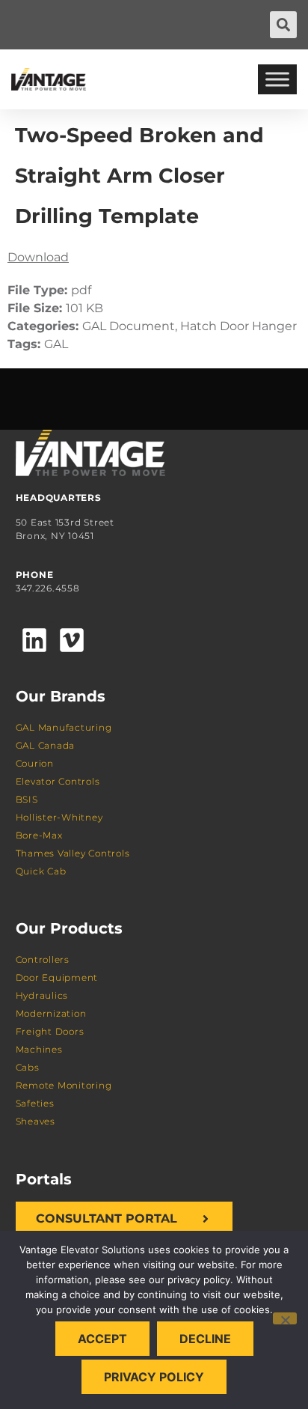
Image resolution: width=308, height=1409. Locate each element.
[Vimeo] (71, 640)
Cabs (28, 1067)
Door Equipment (57, 977)
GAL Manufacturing (64, 727)
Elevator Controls (58, 781)
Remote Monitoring (64, 1085)
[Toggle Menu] (277, 79)
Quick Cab (41, 871)
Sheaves (35, 1121)
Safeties (35, 1103)
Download (38, 257)
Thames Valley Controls (73, 853)
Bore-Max (39, 835)
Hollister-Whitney (59, 817)
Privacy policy (154, 1376)
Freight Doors (50, 1031)
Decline (205, 1338)
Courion (35, 763)
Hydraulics (42, 995)
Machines (39, 1049)
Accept (102, 1338)
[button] (283, 24)
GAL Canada (46, 745)
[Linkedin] (34, 640)
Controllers (43, 959)
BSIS (27, 799)
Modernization (51, 1013)
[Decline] (285, 1318)
